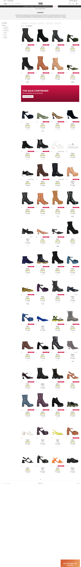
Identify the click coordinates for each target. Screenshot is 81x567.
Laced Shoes (6, 30)
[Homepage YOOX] (40, 4)
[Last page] (78, 483)
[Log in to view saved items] (73, 3)
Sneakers (5, 37)
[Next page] (73, 483)
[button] (11, 25)
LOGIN (75, 1)
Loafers (5, 32)
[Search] (70, 3)
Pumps (5, 34)
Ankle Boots (6, 27)
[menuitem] (5, 3)
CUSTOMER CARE (10, 0)
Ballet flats (6, 28)
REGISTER (71, 0)
